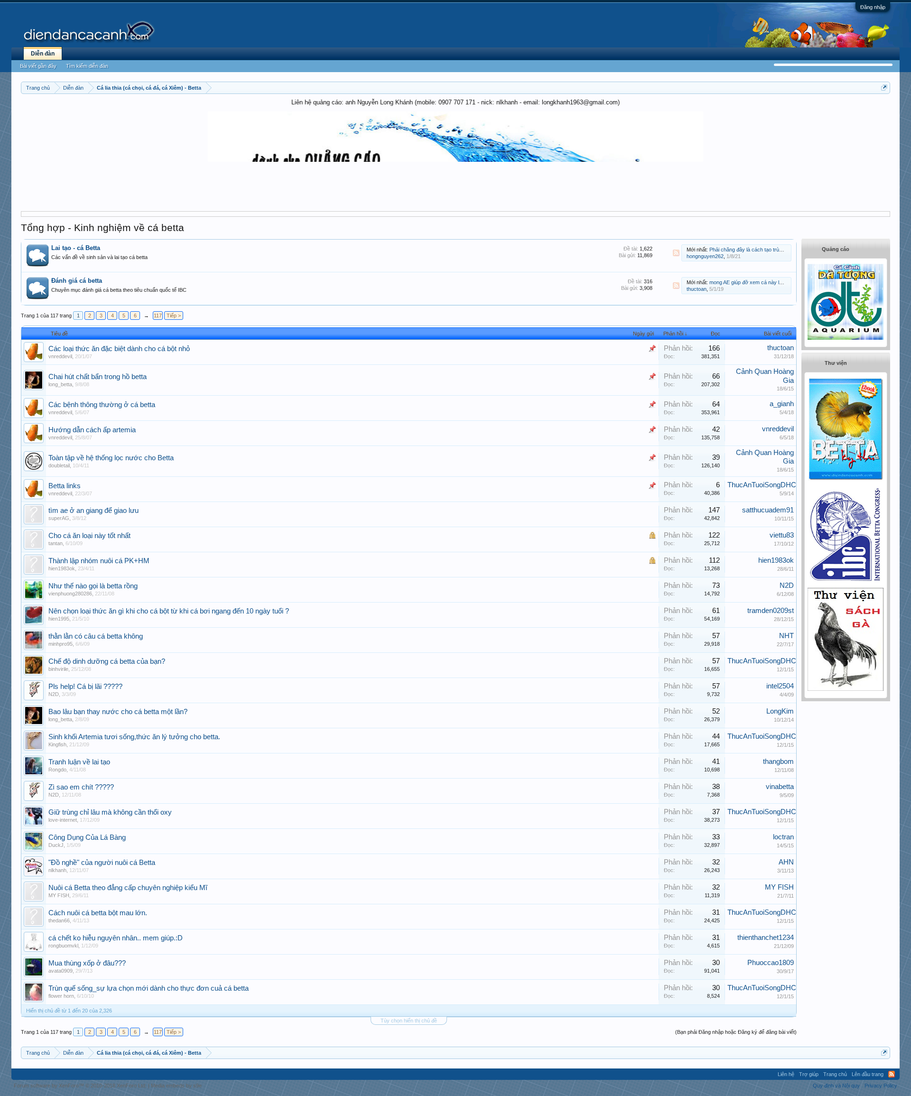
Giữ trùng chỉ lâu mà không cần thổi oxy (110, 812)
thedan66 (59, 920)
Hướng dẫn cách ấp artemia (92, 430)
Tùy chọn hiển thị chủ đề (409, 1020)
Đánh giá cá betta (76, 280)
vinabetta (780, 786)
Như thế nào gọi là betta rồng (93, 586)
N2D (787, 585)
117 (158, 315)
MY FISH (58, 895)
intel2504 (780, 686)
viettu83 (782, 535)
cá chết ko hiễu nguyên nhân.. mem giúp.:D (115, 938)
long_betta (60, 384)
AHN (786, 862)
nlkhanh (57, 870)
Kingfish (57, 744)
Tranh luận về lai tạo (79, 762)
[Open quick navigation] (884, 87)
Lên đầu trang (867, 1074)
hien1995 (58, 619)
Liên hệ (786, 1074)
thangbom (778, 761)
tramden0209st (770, 610)
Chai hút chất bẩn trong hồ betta (97, 377)
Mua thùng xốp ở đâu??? (87, 963)
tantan (55, 543)
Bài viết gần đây (38, 66)
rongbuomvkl (63, 945)
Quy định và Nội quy (836, 1085)
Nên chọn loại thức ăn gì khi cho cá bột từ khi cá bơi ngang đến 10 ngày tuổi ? (168, 611)
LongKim (780, 711)
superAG (58, 518)
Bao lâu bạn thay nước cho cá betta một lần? (117, 711)
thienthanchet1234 (765, 937)
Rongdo (57, 769)
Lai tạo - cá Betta (75, 247)
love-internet (62, 820)
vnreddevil (60, 356)
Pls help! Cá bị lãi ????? (85, 686)
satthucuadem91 (768, 510)
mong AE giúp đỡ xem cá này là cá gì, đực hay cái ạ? (770, 282)
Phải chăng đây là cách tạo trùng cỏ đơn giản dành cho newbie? (782, 249)
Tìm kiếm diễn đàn (87, 66)
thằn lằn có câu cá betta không (95, 636)
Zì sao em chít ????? (81, 787)
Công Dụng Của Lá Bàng (87, 837)
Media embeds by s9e (176, 1085)
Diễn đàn (43, 53)
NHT (786, 636)
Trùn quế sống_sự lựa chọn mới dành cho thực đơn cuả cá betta (148, 988)
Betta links (64, 486)
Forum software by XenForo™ (80, 1085)
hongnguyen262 (705, 256)
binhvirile (58, 669)
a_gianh (782, 404)
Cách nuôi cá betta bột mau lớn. (97, 913)
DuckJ (56, 845)
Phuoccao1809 (770, 962)
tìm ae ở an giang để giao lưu (93, 510)
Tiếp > (174, 315)
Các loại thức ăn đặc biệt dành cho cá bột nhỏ (119, 349)
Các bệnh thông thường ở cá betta (101, 405)
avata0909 (60, 971)
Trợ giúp (808, 1074)
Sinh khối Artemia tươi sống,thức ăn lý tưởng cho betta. (134, 737)
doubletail (59, 465)
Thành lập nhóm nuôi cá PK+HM (98, 561)
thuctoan (696, 289)
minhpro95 (60, 644)
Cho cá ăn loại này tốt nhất (89, 535)
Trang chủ (835, 1074)
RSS (676, 253)
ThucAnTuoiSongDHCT (763, 485)
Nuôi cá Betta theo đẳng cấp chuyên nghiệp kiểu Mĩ (127, 888)
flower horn (61, 996)
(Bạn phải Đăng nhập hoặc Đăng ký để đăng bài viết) (736, 1032)
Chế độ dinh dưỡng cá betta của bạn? (106, 661)
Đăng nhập (872, 7)
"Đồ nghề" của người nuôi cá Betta (101, 862)
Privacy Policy (881, 1085)
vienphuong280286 (70, 593)
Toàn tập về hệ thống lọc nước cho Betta (111, 458)
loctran (783, 837)
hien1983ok (61, 568)
